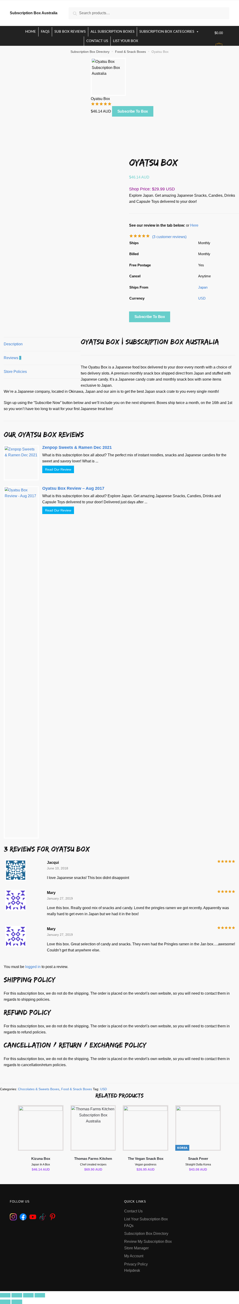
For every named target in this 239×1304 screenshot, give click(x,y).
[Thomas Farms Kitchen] (93, 1128)
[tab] (42, 344)
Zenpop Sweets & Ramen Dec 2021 (77, 447)
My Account (133, 1256)
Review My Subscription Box (148, 1241)
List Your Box (125, 41)
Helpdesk (132, 1270)
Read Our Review (58, 469)
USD (202, 298)
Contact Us (97, 41)
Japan (202, 287)
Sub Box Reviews (70, 31)
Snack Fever (198, 1159)
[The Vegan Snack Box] (145, 1128)
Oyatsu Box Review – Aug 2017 (73, 488)
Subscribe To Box (132, 111)
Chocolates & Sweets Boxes (38, 1089)
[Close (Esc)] (5, 1295)
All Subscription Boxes (112, 31)
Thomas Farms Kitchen (93, 1159)
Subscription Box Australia (33, 13)
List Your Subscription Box (146, 1219)
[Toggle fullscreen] (28, 1295)
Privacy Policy (136, 1264)
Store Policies (15, 372)
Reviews (12, 358)
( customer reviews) (169, 237)
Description (13, 344)
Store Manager (136, 1248)
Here (194, 225)
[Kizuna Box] (40, 1128)
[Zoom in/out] (40, 1295)
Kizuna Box (40, 1159)
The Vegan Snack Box (145, 1159)
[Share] (16, 1295)
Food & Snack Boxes (130, 52)
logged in (33, 967)
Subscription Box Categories (166, 31)
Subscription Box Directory (89, 52)
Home (30, 31)
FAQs (45, 31)
